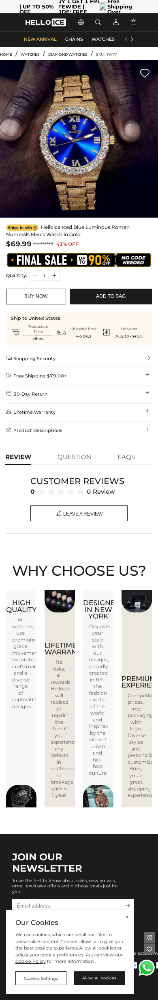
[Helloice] (46, 22)
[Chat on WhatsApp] (147, 968)
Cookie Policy (30, 961)
